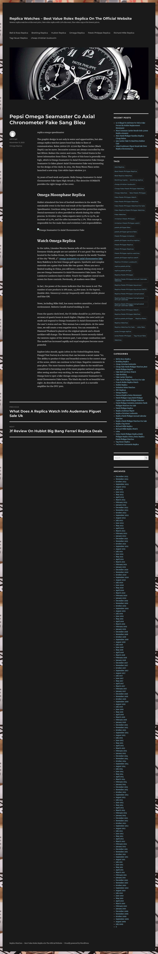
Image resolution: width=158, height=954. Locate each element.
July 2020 (119, 583)
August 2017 (120, 673)
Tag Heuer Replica (19, 38)
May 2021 (119, 557)
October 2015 (121, 730)
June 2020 (120, 585)
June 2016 (120, 709)
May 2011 (119, 867)
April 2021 (120, 559)
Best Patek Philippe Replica (126, 171)
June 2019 (120, 616)
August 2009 (121, 922)
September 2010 (122, 888)
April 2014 (120, 777)
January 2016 (121, 722)
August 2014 (120, 766)
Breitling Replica (39, 33)
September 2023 (122, 484)
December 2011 (122, 849)
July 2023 (119, 489)
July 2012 (119, 831)
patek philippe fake (122, 227)
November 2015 (122, 727)
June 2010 (119, 896)
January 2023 (121, 505)
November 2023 (122, 479)
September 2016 (122, 702)
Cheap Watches (121, 193)
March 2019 (120, 624)
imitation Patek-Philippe (125, 219)
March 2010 (120, 903)
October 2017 (121, 668)
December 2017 (122, 663)
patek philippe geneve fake (126, 232)
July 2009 (119, 924)
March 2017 (120, 686)
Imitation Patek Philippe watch (127, 223)
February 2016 (121, 720)
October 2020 (121, 575)
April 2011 (119, 870)
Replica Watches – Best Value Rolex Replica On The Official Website (71, 18)
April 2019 (120, 621)
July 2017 (119, 676)
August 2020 (121, 580)
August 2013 (120, 797)
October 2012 (121, 823)
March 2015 (120, 748)
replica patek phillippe (124, 318)
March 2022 (120, 531)
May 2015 (119, 743)
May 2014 (119, 774)
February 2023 (121, 502)
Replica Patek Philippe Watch (126, 310)
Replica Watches (121, 323)
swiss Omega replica (123, 331)
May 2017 (119, 681)
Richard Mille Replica (124, 33)
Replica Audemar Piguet (125, 411)
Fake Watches (120, 214)
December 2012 (122, 818)
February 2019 (121, 627)
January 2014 (121, 784)
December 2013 (122, 787)
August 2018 (120, 642)
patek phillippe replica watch (126, 258)
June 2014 (119, 771)
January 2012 (121, 847)
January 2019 (121, 629)
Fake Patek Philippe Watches (126, 201)
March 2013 (120, 810)
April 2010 (120, 901)
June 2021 (119, 554)
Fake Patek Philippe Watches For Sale (130, 206)
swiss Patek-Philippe (123, 336)
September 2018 (122, 640)
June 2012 (119, 834)
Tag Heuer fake (140, 336)
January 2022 (121, 536)
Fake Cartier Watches (124, 377)
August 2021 (120, 549)
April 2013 (120, 808)
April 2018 (120, 652)
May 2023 (119, 495)
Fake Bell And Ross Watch (126, 372)
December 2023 (122, 476)
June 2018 (119, 647)
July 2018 (119, 645)
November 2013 (122, 790)
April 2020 (120, 590)
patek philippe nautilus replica (127, 240)
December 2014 (122, 756)
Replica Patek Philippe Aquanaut (128, 285)
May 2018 (119, 650)
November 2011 (122, 852)
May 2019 (119, 619)
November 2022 (122, 510)
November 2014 (122, 759)
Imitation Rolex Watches (125, 387)
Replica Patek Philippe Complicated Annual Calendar (129, 299)
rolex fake (141, 327)
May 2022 (119, 526)
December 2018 (122, 632)
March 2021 (120, 562)
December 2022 (122, 508)
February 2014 (121, 782)
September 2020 (122, 577)
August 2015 (120, 735)
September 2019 (122, 608)
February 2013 (121, 813)
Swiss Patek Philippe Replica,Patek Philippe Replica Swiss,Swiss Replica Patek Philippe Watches (130, 436)
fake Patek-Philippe (138, 193)
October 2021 (121, 544)
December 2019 (122, 601)
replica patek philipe (123, 270)
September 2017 (122, 671)
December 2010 (122, 880)
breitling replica (136, 180)
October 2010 (121, 885)
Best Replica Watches (123, 176)
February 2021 (121, 564)
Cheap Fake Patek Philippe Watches (129, 189)
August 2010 (120, 891)
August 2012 (120, 828)
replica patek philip (122, 266)
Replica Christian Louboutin (126, 262)
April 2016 (120, 715)
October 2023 (121, 482)
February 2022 (121, 533)
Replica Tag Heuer (123, 424)
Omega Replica (77, 33)
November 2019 (122, 603)
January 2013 (121, 815)
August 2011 (120, 859)
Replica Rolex (140, 318)
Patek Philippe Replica (99, 33)
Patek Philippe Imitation (124, 236)
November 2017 (122, 665)
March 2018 (120, 655)
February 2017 (121, 689)
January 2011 (121, 878)
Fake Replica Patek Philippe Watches (130, 210)
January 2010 (121, 909)
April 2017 (120, 684)
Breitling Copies (121, 180)
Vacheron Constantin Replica (127, 444)
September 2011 (122, 857)
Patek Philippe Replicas (124, 249)
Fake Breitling (121, 375)
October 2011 (121, 854)
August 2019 (121, 611)
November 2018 (122, 634)
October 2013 (121, 792)
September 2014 (122, 764)
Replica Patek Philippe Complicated (129, 294)
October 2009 (121, 916)
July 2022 (119, 520)
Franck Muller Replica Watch (127, 382)
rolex (118, 431)
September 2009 (122, 919)
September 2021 (122, 546)
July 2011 (119, 862)
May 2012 (119, 836)
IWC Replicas (121, 390)
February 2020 (121, 596)
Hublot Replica (58, 33)
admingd (13, 139)
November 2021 (122, 541)
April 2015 (120, 746)
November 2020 (122, 572)
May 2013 (119, 805)
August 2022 (121, 518)
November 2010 (122, 883)
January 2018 (121, 660)
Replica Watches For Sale (125, 327)
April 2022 (120, 528)
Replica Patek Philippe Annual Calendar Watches (131, 280)
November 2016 (122, 696)
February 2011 (121, 875)
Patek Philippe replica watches (127, 253)
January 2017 (121, 691)
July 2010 (119, 893)
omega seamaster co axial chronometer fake (81, 258)
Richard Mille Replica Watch (127, 429)
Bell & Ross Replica (19, 33)
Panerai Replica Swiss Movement (129, 395)
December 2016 (122, 694)
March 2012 (120, 841)
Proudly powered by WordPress (76, 943)
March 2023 (120, 500)
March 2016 (120, 717)
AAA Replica (119, 167)
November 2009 (122, 914)
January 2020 (121, 598)
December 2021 (122, 539)
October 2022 (121, 513)
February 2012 (121, 844)
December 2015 (122, 725)
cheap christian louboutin (43, 38)
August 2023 (121, 487)
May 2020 (119, 588)
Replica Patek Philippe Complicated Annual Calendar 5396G (129, 304)
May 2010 (119, 898)
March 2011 (120, 872)
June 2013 (119, 803)
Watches (118, 340)
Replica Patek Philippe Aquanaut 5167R (130, 289)
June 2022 (120, 523)
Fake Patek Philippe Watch (125, 197)
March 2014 (120, 779)
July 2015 (119, 738)
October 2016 (121, 699)
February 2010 (121, 906)
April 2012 (120, 839)
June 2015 (119, 740)
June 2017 (119, 678)
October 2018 (121, 637)
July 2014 (119, 769)
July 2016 (119, 707)
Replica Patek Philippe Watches (127, 314)
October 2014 (121, 761)
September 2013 (122, 795)
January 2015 (121, 753)
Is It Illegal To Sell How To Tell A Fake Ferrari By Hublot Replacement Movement (130, 125)
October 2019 (121, 606)
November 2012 (122, 821)
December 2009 (122, 911)
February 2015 (121, 751)
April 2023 (120, 497)
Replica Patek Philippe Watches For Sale (131, 421)
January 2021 (121, 567)
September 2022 (122, 515)
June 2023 (120, 492)
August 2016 (121, 704)
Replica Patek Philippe (124, 275)
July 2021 (119, 552)
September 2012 (122, 826)
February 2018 (121, 658)
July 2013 (119, 800)
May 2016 (119, 712)
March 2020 (120, 593)
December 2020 (122, 570)
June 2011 (119, 865)
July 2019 (119, 614)
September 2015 (122, 733)
